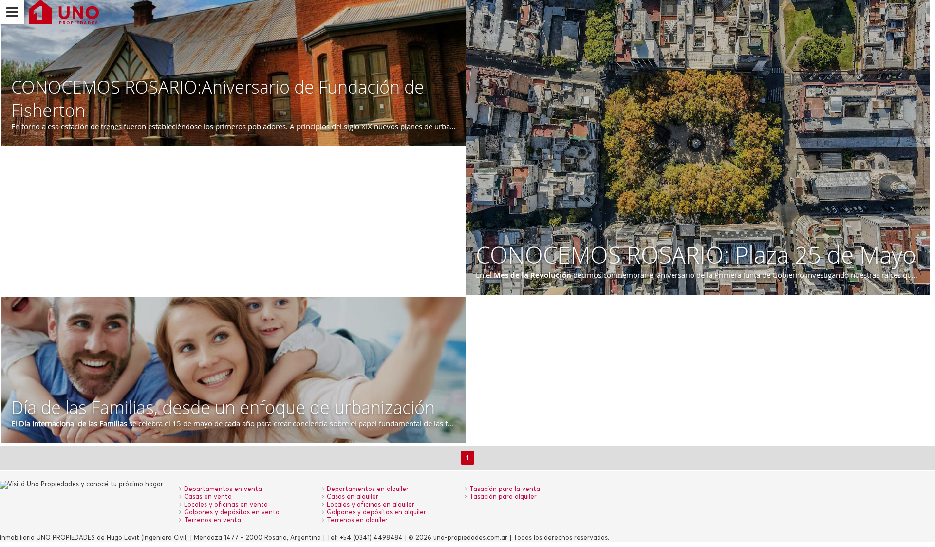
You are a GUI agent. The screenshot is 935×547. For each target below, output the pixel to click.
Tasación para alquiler (503, 497)
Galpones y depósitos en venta (232, 512)
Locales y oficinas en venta (226, 505)
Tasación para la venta (504, 489)
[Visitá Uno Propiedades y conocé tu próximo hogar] (61, 12)
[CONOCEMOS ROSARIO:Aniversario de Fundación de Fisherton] (233, 73)
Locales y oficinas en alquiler (370, 505)
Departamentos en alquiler (368, 489)
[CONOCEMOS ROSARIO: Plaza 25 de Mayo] (698, 147)
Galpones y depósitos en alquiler (376, 512)
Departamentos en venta (223, 489)
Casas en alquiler (352, 497)
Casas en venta (208, 497)
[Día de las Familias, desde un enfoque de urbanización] (233, 370)
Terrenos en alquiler (357, 520)
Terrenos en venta (212, 520)
